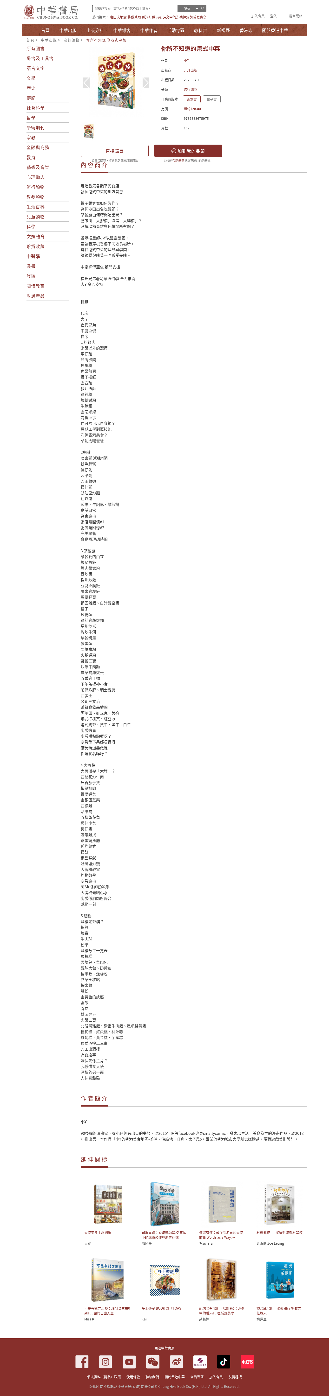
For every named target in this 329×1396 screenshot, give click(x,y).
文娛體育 (35, 236)
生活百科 (35, 206)
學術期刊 (35, 127)
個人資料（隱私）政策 (104, 1376)
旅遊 (31, 276)
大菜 (87, 1243)
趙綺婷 (204, 1319)
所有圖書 (35, 48)
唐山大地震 (118, 16)
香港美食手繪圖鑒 (97, 1232)
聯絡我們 (152, 1376)
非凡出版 (190, 70)
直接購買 (114, 151)
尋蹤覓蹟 (134, 16)
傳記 (31, 98)
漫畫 (31, 266)
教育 (31, 157)
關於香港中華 (174, 1376)
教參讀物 (35, 197)
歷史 (31, 88)
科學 (31, 226)
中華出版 (49, 39)
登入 (273, 15)
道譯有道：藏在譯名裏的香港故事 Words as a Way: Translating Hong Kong (221, 1237)
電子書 (212, 99)
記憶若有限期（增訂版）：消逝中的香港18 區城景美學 (222, 1310)
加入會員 (258, 15)
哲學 (31, 117)
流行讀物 (72, 39)
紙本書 (192, 99)
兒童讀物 (35, 216)
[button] (146, 82)
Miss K (89, 1319)
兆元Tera (206, 1243)
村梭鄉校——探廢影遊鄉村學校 (280, 1232)
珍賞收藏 (35, 246)
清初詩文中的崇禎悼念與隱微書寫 (181, 16)
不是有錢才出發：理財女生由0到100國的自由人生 (107, 1310)
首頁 (30, 39)
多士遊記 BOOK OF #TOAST (162, 1308)
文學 (31, 78)
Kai (144, 1319)
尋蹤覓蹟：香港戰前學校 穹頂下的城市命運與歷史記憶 (164, 1235)
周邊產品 (35, 296)
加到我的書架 (190, 151)
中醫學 (33, 256)
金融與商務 (37, 147)
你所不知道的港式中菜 (106, 39)
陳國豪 (147, 1243)
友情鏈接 (235, 1376)
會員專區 (197, 1376)
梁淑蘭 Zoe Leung (270, 1243)
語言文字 (35, 68)
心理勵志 (35, 177)
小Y (186, 60)
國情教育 (35, 286)
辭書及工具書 (40, 58)
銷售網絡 (296, 15)
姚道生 (262, 1319)
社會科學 (35, 108)
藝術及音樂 (37, 167)
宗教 (31, 137)
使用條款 (133, 1376)
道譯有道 (148, 16)
